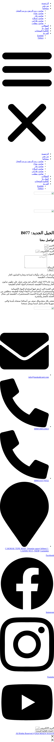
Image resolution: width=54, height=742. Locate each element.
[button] (27, 95)
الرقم (51, 248)
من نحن (45, 6)
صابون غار (39, 16)
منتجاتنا (45, 8)
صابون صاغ (39, 13)
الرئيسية (45, 3)
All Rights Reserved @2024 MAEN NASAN (35, 733)
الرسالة (50, 267)
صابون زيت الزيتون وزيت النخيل (30, 11)
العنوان (50, 254)
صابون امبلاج (38, 18)
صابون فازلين (38, 21)
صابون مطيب (38, 23)
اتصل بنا (45, 28)
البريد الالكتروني (47, 251)
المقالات (45, 26)
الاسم (51, 246)
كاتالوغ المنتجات (42, 31)
